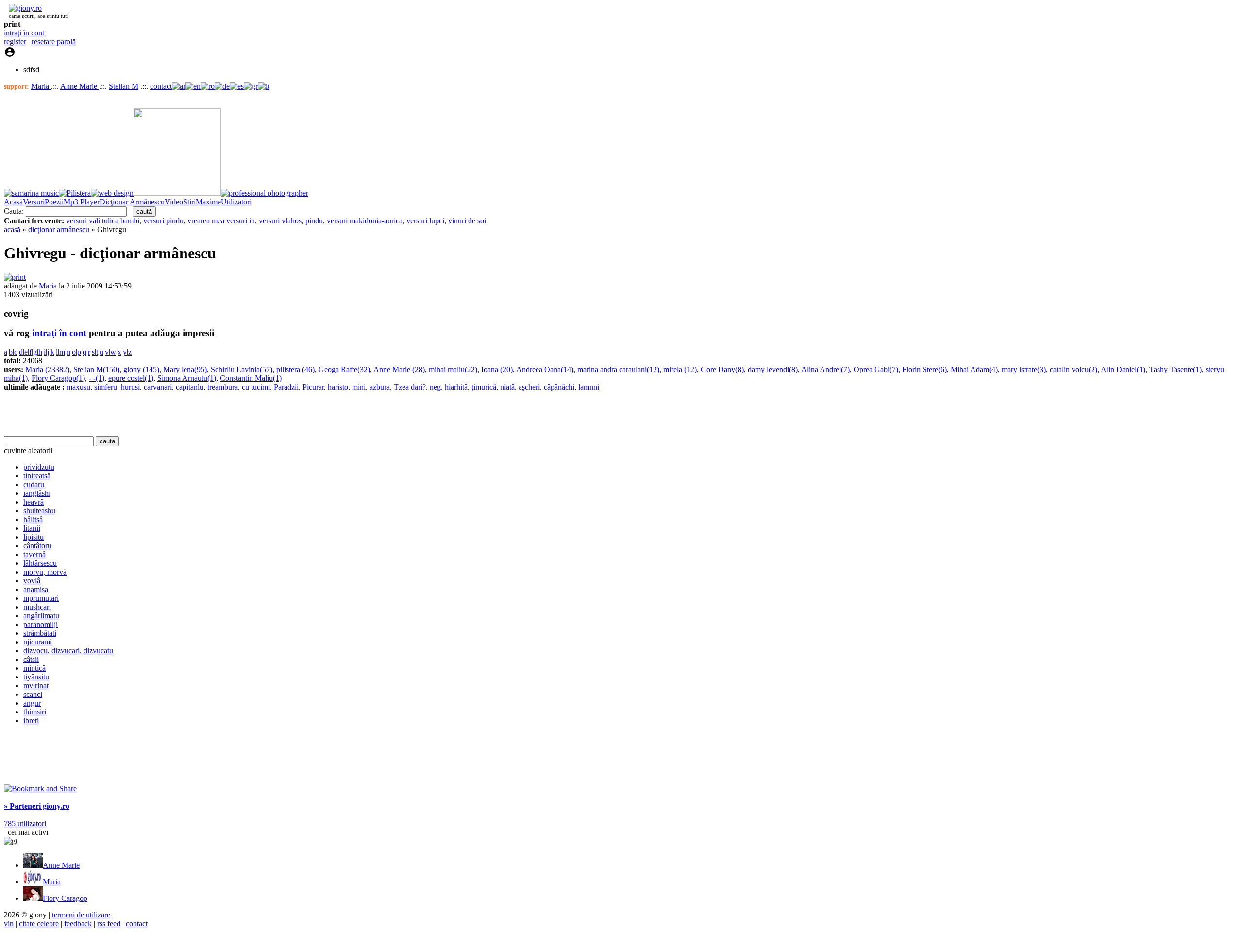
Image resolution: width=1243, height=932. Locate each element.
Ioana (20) (497, 369)
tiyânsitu (36, 677)
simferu (105, 387)
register (15, 41)
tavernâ (34, 554)
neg (435, 387)
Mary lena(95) (185, 369)
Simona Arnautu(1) (186, 378)
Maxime (208, 202)
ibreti (31, 720)
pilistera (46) (295, 369)
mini (359, 387)
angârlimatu (41, 615)
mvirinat (36, 685)
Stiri (189, 202)
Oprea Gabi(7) (876, 369)
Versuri (34, 202)
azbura (380, 387)
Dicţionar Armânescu (132, 202)
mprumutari (41, 598)
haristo (338, 387)
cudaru (33, 484)
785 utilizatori (25, 823)
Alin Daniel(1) (1123, 369)
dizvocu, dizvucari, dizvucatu (68, 650)
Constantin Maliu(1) (251, 378)
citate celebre (39, 923)
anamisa (35, 589)
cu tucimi (256, 387)
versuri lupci (425, 221)
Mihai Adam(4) (974, 369)
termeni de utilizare (81, 915)
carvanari (158, 387)
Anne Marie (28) (399, 369)
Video (174, 202)
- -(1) (96, 378)
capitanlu (189, 387)
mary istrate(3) (1024, 369)
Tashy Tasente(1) (1175, 369)
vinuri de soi (467, 221)
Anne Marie (79, 86)
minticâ (34, 668)
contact (161, 86)
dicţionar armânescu (58, 229)
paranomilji (40, 624)
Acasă (13, 202)
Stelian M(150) (96, 369)
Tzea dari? (410, 387)
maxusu (78, 387)
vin (9, 923)
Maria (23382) (47, 369)
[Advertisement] (117, 413)
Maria (41, 86)
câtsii (31, 659)
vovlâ (31, 580)
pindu (314, 221)
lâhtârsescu (40, 563)
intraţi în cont (24, 33)
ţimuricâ (483, 387)
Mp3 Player (82, 202)
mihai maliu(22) (453, 369)
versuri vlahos (280, 221)
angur (32, 703)
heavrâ (33, 502)
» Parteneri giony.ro (36, 806)
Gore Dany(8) (722, 369)
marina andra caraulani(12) (618, 369)
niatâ (507, 387)
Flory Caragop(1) (58, 378)
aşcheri (529, 387)
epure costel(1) (130, 378)
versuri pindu (163, 221)
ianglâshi (36, 493)
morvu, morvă (45, 572)
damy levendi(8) (773, 369)
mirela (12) (680, 369)
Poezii (54, 202)
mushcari (37, 607)
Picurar (313, 387)
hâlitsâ (33, 519)
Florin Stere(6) (924, 369)
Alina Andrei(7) (825, 369)
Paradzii (286, 387)
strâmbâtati (39, 633)
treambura (222, 387)
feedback (78, 923)
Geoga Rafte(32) (344, 369)
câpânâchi (559, 387)
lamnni (588, 387)
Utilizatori (236, 202)
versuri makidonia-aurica (365, 221)
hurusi (130, 387)
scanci (32, 694)
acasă (12, 229)
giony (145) (141, 369)
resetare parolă (54, 41)
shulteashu (39, 511)
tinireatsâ (36, 476)
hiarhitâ (456, 387)
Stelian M (123, 86)
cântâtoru (37, 546)
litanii (31, 528)
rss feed (108, 923)
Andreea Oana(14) (544, 369)
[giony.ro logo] (23, 8)
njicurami (37, 642)
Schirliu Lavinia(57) (241, 369)
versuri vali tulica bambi (102, 221)
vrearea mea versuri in (221, 221)
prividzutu (38, 467)
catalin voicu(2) (1073, 369)
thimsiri (34, 712)
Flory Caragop (65, 898)
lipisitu (33, 537)
